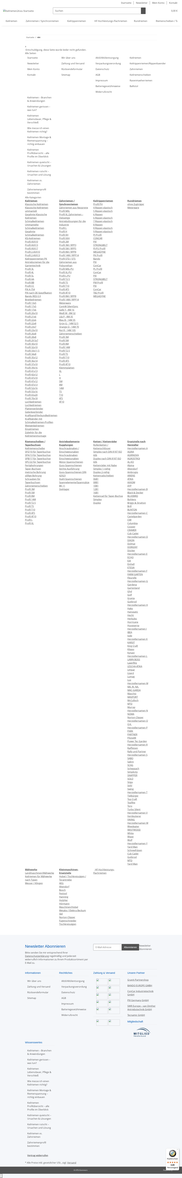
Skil (61, 913)
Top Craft (132, 799)
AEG (61, 883)
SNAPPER (132, 775)
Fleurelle (131, 577)
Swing (130, 789)
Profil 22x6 (30, 320)
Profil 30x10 (31, 343)
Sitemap (65, 74)
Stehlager (64, 489)
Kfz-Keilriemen (32, 238)
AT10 (61, 401)
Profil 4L (29, 272)
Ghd (129, 591)
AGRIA (130, 451)
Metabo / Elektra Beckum (72, 910)
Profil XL (29, 523)
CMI (129, 519)
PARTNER (132, 734)
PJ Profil (97, 234)
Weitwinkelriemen (34, 425)
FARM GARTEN (135, 574)
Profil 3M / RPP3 (67, 245)
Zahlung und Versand (72, 63)
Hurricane (132, 622)
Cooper (131, 526)
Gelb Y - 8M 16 (66, 309)
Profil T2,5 (64, 279)
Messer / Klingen (34, 883)
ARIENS (131, 475)
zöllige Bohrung (33, 475)
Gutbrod (132, 601)
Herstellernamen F (137, 571)
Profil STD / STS (67, 258)
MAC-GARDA (134, 690)
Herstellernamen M (137, 683)
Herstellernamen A (137, 448)
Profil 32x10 (31, 347)
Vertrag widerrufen (37, 1155)
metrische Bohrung (35, 472)
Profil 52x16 (31, 388)
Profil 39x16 (31, 367)
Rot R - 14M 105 (67, 330)
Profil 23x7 (30, 326)
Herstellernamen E (137, 554)
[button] (161, 11)
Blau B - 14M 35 (67, 320)
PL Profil (97, 269)
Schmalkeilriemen (34, 221)
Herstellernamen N (137, 710)
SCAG (130, 765)
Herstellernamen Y (137, 843)
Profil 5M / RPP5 (67, 248)
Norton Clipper (135, 717)
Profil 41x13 (31, 371)
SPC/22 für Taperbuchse (38, 462)
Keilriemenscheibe (35, 448)
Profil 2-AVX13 (32, 255)
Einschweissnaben (69, 458)
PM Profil (98, 282)
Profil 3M (64, 337)
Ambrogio (132, 472)
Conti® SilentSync (68, 306)
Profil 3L (29, 269)
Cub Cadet (132, 533)
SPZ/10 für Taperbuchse (37, 451)
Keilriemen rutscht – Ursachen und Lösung (39, 173)
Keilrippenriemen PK (36, 258)
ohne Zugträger (135, 204)
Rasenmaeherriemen (141, 80)
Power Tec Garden (137, 741)
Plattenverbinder (34, 408)
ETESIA (131, 567)
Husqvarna (133, 625)
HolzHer (63, 900)
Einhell (131, 564)
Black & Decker (135, 492)
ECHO (130, 557)
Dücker (131, 550)
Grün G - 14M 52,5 (68, 323)
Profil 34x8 (30, 354)
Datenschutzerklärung (37, 956)
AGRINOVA (133, 455)
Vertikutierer (134, 816)
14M (61, 388)
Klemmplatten (66, 367)
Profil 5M (64, 340)
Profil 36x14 (31, 360)
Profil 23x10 (31, 330)
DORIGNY (132, 547)
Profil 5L (29, 275)
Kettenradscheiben (103, 475)
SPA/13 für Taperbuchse (38, 455)
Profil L (63, 228)
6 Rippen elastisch (103, 217)
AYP (129, 485)
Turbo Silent (133, 809)
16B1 (96, 492)
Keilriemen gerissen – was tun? (38, 108)
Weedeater (133, 826)
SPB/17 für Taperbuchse (38, 458)
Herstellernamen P (137, 727)
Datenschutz (102, 69)
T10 (61, 395)
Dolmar (131, 543)
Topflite (131, 802)
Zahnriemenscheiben (70, 333)
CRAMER (131, 530)
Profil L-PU (64, 275)
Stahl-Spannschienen (70, 479)
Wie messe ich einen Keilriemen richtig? (38, 130)
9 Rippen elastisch (103, 231)
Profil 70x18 (31, 398)
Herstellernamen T (137, 792)
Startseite (126, 2)
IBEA (129, 632)
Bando (96, 258)
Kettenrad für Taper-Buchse (108, 496)
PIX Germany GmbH (138, 1000)
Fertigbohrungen (34, 465)
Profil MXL (64, 211)
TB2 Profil (98, 292)
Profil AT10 (64, 292)
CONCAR (97, 238)
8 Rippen (98, 224)
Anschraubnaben (68, 455)
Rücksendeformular (72, 69)
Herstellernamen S (137, 754)
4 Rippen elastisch (103, 207)
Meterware (65, 303)
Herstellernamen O (137, 720)
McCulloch (132, 700)
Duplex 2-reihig (101, 472)
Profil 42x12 (31, 374)
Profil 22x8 (30, 323)
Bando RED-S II (33, 296)
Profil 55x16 (31, 391)
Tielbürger (132, 795)
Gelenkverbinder (34, 412)
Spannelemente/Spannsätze (74, 482)
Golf (129, 594)
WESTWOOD (134, 829)
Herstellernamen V (137, 812)
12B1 (96, 489)
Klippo (130, 649)
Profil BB (29, 282)
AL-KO (130, 462)
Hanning (63, 896)
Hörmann (64, 903)
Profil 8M (64, 343)
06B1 (96, 479)
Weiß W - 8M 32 (67, 313)
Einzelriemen (32, 429)
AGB (98, 74)
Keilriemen (135, 57)
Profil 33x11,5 (32, 350)
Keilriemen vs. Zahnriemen (34, 182)
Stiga (130, 782)
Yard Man (132, 846)
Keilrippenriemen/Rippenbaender (148, 63)
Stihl (129, 785)
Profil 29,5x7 (31, 340)
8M (60, 384)
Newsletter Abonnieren (145, 947)
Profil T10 (64, 286)
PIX (95, 241)
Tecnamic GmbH (136, 1015)
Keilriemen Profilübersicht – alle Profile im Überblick (38, 153)
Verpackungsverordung (108, 63)
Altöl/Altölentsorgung (107, 57)
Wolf (129, 840)
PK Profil (97, 255)
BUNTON (132, 509)
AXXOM (131, 482)
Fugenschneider (67, 920)
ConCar (97, 265)
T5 (60, 391)
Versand (71, 1162)
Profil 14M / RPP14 (69, 255)
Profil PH (98, 204)
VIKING (131, 819)
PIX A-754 (30, 289)
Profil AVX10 (31, 241)
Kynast (131, 652)
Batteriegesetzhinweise (108, 86)
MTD (129, 703)
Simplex (97, 499)
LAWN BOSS (133, 659)
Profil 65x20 (31, 395)
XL (60, 371)
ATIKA (130, 479)
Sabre (130, 761)
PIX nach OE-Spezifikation (38, 292)
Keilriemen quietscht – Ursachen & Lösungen (39, 164)
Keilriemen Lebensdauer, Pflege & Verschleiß (39, 119)
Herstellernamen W (137, 823)
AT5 (61, 398)
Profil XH (63, 234)
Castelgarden (134, 516)
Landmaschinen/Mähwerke (39, 873)
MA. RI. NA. (133, 686)
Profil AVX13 (31, 245)
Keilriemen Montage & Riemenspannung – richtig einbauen (39, 141)
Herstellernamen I (137, 628)
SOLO (130, 778)
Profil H (63, 231)
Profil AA (29, 279)
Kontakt (173, 2)
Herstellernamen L (137, 656)
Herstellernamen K (137, 639)
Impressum (102, 80)
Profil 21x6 (30, 316)
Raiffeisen (132, 748)
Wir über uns (68, 57)
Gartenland (133, 588)
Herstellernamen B (137, 489)
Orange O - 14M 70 (69, 326)
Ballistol (134, 86)
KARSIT (131, 642)
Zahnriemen (136, 69)
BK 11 (62, 485)
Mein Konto (158, 2)
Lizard (130, 673)
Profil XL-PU (65, 272)
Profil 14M (64, 347)
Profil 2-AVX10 (32, 251)
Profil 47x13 (31, 384)
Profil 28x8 (30, 337)
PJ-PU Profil (99, 248)
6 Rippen (98, 214)
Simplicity (132, 772)
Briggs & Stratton (136, 502)
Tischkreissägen (67, 924)
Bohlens (131, 499)
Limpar (131, 669)
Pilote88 (131, 737)
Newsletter (142, 2)
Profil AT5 (64, 289)
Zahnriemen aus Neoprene (73, 207)
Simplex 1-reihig (101, 468)
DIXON (130, 540)
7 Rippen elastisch (103, 221)
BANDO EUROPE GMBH (139, 985)
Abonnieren (130, 947)
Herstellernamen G (137, 581)
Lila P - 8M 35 (66, 316)
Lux (129, 680)
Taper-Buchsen (33, 468)
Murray (131, 707)
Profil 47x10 (31, 378)
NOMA (130, 714)
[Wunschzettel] (166, 11)
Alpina (130, 465)
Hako (130, 608)
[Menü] (177, 1150)
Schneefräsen (134, 850)
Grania (131, 598)
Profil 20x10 (31, 313)
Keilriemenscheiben (140, 74)
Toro (129, 806)
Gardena (132, 584)
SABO (130, 758)
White (130, 833)
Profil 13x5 (30, 303)
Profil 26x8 (30, 333)
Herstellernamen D (137, 536)
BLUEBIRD (132, 496)
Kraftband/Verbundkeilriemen (41, 415)
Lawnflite (132, 663)
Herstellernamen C (137, 513)
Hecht (130, 615)
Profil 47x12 (31, 381)
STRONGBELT (100, 245)
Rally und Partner (136, 751)
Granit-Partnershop (138, 979)
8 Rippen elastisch (103, 228)
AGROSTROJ (133, 458)
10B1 (96, 485)
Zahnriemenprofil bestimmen (36, 191)
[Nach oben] (1, 1176)
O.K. (129, 724)
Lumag (131, 676)
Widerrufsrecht (104, 91)
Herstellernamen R (137, 744)
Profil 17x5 (30, 306)
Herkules (132, 618)
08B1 (96, 482)
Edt (129, 560)
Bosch (62, 890)
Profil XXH (64, 238)
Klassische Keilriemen (36, 204)
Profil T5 (63, 282)
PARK (130, 731)
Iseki (129, 635)
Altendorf (132, 468)
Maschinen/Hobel (68, 907)
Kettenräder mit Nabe (105, 465)
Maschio (131, 693)
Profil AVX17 (31, 248)
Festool (63, 893)
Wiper (130, 836)
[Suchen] (143, 11)
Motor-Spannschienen (71, 462)
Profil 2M (64, 241)
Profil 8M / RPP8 (67, 251)
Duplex (97, 502)
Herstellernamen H (137, 605)
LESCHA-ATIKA (134, 666)
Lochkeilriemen (33, 401)
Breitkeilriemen (33, 299)
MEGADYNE (99, 251)
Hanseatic (132, 611)
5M (60, 381)
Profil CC (29, 286)
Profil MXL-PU (66, 269)
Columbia (132, 523)
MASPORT (132, 697)
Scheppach (133, 768)
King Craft (132, 645)
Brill (129, 506)
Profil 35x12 (31, 357)
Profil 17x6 (30, 309)
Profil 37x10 (31, 364)
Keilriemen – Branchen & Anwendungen (39, 99)
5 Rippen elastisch (103, 211)
